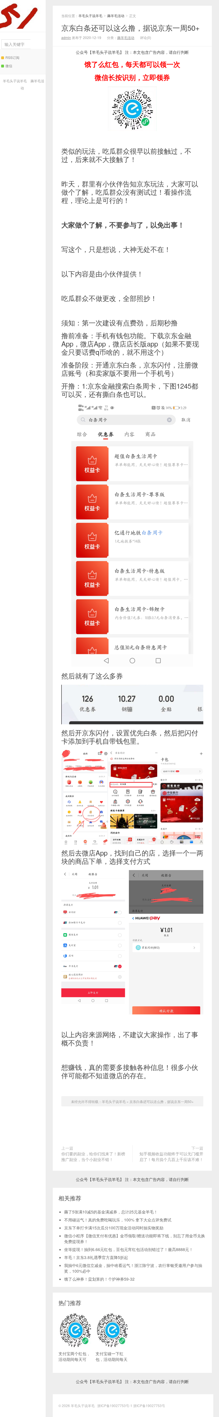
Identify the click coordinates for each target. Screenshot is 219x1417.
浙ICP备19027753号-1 (115, 1405)
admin (66, 37)
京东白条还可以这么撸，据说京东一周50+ (130, 27)
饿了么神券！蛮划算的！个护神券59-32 (99, 1279)
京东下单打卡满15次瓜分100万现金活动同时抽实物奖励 (113, 1228)
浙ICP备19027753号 (149, 1405)
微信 (8, 65)
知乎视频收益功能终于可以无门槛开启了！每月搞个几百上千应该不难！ (171, 1156)
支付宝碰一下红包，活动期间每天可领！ (111, 1359)
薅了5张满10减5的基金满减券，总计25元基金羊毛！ (111, 1212)
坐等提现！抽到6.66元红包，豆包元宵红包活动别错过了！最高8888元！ (128, 1249)
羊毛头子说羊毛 (23, 14)
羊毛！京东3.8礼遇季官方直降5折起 (96, 1257)
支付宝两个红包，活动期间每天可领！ (74, 1359)
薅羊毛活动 (115, 15)
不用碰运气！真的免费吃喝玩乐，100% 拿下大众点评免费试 (117, 1220)
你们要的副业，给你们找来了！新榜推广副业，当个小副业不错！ (93, 1156)
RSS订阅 (12, 57)
